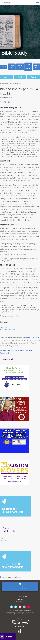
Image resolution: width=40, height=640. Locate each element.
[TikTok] (28, 606)
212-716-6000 (12, 613)
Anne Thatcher (5, 102)
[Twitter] (15, 606)
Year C (33, 77)
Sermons (12, 67)
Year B (20, 77)
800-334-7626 (20, 613)
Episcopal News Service (20, 594)
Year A (6, 77)
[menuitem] (19, 83)
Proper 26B (3, 327)
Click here (3, 540)
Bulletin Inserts (28, 67)
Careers (20, 599)
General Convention (20, 596)
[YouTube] (20, 606)
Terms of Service (27, 613)
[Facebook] (11, 606)
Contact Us (20, 602)
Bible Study (20, 67)
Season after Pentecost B (7, 329)
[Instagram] (24, 606)
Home (4, 67)
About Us (36, 67)
